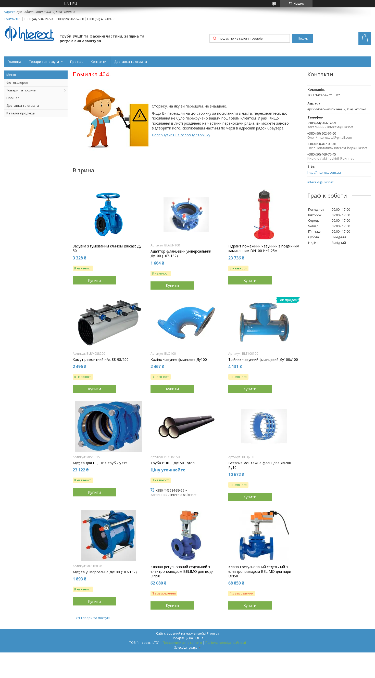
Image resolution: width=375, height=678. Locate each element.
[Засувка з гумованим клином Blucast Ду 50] (108, 214)
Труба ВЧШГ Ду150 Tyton (173, 463)
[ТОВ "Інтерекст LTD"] (29, 34)
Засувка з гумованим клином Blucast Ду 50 (107, 248)
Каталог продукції (20, 113)
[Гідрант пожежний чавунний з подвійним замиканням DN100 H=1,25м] (264, 214)
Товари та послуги (44, 61)
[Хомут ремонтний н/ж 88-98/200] (108, 322)
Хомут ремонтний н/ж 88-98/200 (101, 359)
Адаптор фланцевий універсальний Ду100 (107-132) (181, 253)
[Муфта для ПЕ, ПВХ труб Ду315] (108, 426)
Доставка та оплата (130, 61)
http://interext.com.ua (324, 172)
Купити (94, 280)
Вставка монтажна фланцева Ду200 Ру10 (259, 465)
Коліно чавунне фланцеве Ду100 (179, 359)
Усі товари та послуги (93, 617)
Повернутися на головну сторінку (181, 135)
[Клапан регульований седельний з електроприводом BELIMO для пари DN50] (264, 535)
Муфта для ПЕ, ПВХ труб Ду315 (100, 463)
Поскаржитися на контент (182, 642)
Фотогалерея (17, 82)
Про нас (76, 61)
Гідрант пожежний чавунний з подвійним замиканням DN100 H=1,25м (263, 248)
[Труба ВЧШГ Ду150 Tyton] (186, 426)
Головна (14, 61)
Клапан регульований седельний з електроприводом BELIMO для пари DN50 (259, 571)
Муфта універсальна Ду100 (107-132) (105, 572)
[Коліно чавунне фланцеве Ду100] (186, 322)
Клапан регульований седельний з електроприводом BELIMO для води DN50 (182, 571)
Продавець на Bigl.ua (187, 638)
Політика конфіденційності (225, 642)
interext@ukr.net (320, 182)
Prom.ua (213, 633)
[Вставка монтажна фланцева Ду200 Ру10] (264, 426)
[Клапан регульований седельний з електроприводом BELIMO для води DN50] (186, 535)
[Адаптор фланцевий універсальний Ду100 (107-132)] (186, 214)
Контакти (98, 61)
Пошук (303, 38)
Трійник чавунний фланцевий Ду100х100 (263, 359)
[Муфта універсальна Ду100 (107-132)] (108, 535)
